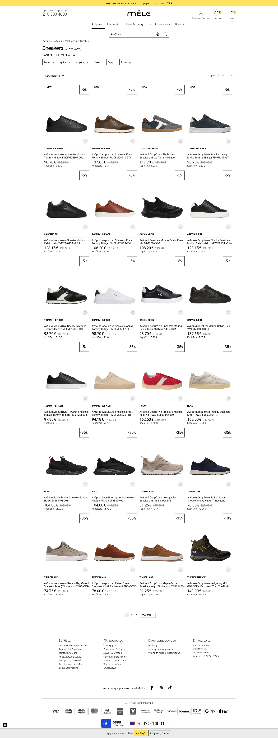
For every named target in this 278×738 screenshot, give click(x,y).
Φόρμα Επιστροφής (68, 668)
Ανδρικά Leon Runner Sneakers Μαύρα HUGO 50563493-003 (66, 499)
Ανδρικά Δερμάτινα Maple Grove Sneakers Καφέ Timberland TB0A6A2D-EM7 (161, 585)
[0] (216, 13)
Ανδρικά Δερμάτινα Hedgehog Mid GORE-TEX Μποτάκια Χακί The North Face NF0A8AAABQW (208, 585)
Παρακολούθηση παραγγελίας (74, 645)
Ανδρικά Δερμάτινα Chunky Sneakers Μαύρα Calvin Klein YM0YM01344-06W (209, 242)
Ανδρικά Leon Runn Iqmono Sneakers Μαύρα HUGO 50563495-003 (113, 499)
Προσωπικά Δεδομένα (114, 649)
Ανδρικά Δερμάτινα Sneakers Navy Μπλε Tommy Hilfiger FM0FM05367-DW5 (208, 156)
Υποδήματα (71, 41)
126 (231, 75)
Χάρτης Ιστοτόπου (112, 664)
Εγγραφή (206, 18)
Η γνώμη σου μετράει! (114, 660)
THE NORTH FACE (196, 577)
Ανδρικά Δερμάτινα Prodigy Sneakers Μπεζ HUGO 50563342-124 (208, 413)
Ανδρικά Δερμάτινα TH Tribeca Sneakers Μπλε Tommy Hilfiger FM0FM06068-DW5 (157, 156)
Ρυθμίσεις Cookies (159, 733)
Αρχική (46, 41)
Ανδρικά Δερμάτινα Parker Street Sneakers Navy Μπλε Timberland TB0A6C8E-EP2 (206, 499)
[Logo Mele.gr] (139, 12)
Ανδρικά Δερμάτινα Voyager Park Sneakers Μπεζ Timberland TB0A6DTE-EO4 (158, 499)
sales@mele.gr (200, 649)
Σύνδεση (196, 18)
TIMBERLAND (146, 491)
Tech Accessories (159, 24)
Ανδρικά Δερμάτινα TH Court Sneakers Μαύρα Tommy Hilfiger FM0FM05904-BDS (66, 413)
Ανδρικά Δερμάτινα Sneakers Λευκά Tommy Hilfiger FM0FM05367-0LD (113, 328)
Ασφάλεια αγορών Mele (71, 664)
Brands (179, 24)
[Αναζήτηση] (165, 34)
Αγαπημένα (217, 18)
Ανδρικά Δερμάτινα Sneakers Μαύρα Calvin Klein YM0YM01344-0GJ (65, 242)
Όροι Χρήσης (109, 645)
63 (223, 75)
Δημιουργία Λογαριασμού (160, 649)
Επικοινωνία (109, 668)
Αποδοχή (140, 733)
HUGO (142, 405)
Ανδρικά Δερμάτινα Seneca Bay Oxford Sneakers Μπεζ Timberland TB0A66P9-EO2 (66, 585)
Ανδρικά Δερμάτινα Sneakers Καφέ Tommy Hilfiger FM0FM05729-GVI (112, 242)
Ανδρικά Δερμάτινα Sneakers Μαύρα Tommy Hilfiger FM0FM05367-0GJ (65, 156)
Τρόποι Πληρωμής (68, 653)
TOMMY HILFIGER (53, 148)
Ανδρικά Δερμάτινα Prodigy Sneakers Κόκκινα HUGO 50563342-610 (160, 413)
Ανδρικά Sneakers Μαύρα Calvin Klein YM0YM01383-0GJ (209, 328)
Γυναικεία (113, 24)
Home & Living (134, 24)
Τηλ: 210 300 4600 (202, 645)
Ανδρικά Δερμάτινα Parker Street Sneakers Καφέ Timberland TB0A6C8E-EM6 (114, 585)
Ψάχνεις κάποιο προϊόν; (115, 656)
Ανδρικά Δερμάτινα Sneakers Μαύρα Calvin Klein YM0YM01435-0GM (160, 328)
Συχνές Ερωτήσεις (112, 653)
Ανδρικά (97, 24)
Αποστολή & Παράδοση (70, 649)
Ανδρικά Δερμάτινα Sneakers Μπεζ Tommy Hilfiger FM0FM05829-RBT (112, 413)
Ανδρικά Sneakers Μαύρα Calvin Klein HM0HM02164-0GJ (161, 242)
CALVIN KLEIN (51, 234)
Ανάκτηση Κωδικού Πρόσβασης (164, 653)
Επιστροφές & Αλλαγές (70, 660)
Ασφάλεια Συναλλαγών (70, 656)
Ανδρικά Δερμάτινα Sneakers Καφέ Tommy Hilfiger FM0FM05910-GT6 (112, 156)
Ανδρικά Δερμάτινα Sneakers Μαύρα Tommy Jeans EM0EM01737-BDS (65, 328)
